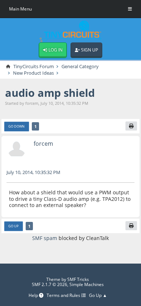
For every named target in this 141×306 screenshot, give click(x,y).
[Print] (131, 126)
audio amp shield (50, 93)
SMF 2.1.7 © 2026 (49, 284)
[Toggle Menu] (130, 9)
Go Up (13, 226)
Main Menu (20, 9)
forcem (43, 143)
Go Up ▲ (98, 295)
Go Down (16, 126)
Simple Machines (86, 284)
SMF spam (44, 238)
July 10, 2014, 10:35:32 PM (33, 172)
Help (34, 295)
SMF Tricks (78, 279)
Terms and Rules (64, 295)
